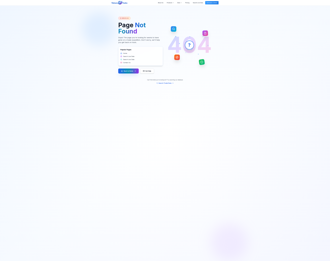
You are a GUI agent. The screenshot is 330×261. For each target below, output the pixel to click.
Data (178, 2)
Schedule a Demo (212, 2)
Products (169, 2)
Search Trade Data (165, 83)
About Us (160, 2)
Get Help (148, 71)
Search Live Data (198, 2)
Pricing (187, 2)
